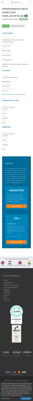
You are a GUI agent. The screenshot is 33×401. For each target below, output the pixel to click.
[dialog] (16, 391)
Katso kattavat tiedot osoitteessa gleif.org (14, 94)
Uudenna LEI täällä (16, 242)
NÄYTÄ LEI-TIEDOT (17, 26)
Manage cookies (5, 398)
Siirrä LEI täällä (16, 206)
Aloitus (5, 280)
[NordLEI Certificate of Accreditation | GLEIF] (16, 314)
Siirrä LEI (5, 26)
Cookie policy (6, 395)
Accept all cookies (26, 398)
